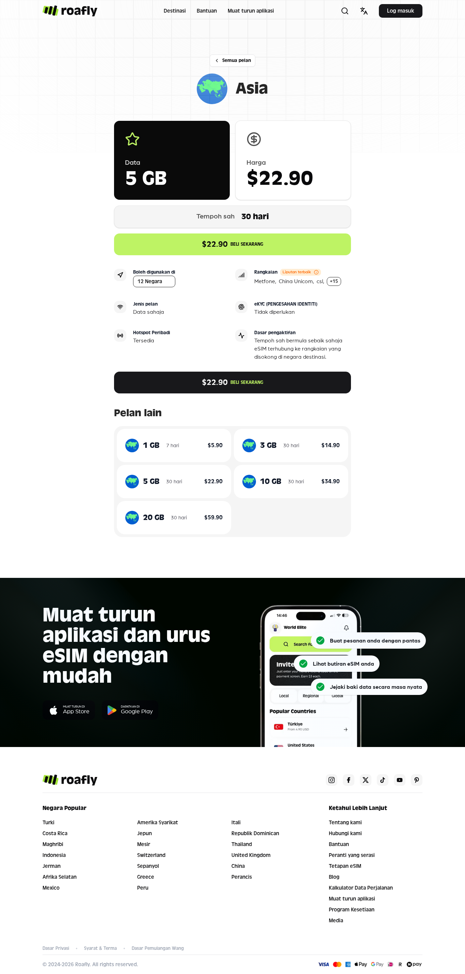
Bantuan (207, 11)
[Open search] (345, 11)
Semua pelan (236, 60)
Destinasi (175, 11)
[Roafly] (70, 10)
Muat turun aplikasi (251, 11)
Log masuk (400, 11)
